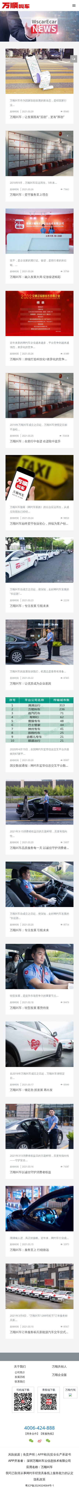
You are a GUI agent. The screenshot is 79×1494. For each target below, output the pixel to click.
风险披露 (14, 1454)
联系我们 (20, 1381)
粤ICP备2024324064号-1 (39, 1485)
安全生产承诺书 (60, 1454)
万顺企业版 (59, 1375)
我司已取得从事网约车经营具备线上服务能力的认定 (39, 1473)
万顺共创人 (59, 1366)
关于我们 (20, 1366)
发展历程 (20, 1377)
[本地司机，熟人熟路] (15, 5)
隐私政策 (39, 1479)
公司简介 (20, 1372)
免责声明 (29, 1454)
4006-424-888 (39, 1427)
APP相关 (44, 1454)
